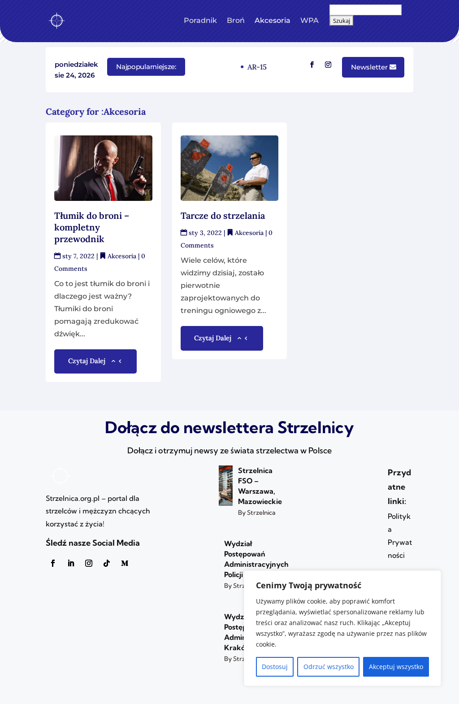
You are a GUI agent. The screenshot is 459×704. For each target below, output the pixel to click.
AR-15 (255, 66)
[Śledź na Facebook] (312, 64)
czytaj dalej (86, 360)
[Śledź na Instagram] (328, 64)
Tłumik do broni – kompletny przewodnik (91, 227)
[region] (342, 628)
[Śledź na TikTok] (107, 563)
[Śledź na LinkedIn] (71, 563)
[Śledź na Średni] (124, 563)
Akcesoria (272, 20)
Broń (236, 20)
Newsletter (369, 67)
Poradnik (200, 20)
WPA (309, 20)
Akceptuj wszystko (396, 666)
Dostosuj (275, 666)
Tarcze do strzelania (223, 215)
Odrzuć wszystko (328, 666)
